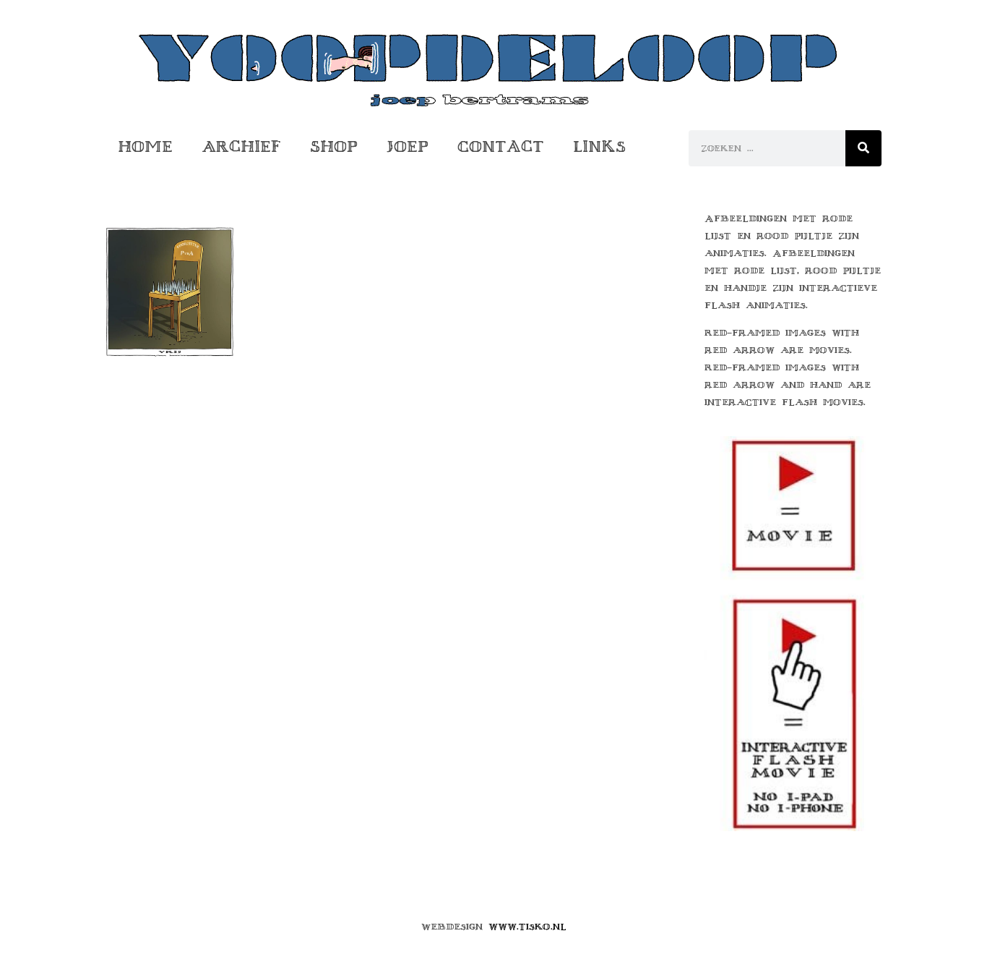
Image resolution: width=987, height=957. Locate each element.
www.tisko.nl (527, 926)
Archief (241, 146)
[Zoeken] (863, 148)
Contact (500, 146)
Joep (407, 146)
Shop (334, 146)
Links (599, 146)
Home (145, 146)
